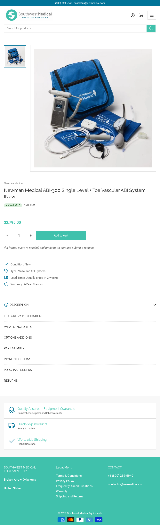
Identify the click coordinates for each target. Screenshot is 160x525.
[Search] (151, 28)
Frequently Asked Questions (74, 486)
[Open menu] (152, 15)
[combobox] (80, 28)
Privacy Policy (65, 481)
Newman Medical (13, 183)
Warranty (62, 491)
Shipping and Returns (69, 496)
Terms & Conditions (69, 475)
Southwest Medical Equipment (84, 513)
